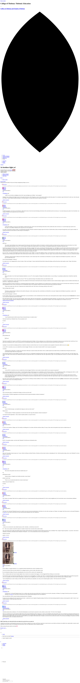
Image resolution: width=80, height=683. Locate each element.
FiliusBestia (5, 184)
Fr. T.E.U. (4, 521)
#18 (3, 366)
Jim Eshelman (5, 270)
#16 (3, 311)
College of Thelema (6, 156)
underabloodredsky (6, 608)
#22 (3, 438)
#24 (3, 465)
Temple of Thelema (6, 157)
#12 (3, 209)
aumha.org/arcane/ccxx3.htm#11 (8, 300)
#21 (3, 425)
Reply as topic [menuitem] (5, 179)
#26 (3, 509)
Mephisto (4, 189)
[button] (1, 164)
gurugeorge (5, 587)
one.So (5, 512)
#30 (3, 610)
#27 (3, 523)
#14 (3, 241)
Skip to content (3, 0)
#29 (3, 589)
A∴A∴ (4, 155)
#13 (3, 222)
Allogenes (4, 309)
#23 (3, 451)
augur (4, 564)
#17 (3, 333)
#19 (3, 390)
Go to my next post (6, 680)
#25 (3, 496)
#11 (3, 191)
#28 (3, 566)
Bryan (4, 239)
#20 (3, 405)
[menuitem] (4, 175)
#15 (3, 272)
